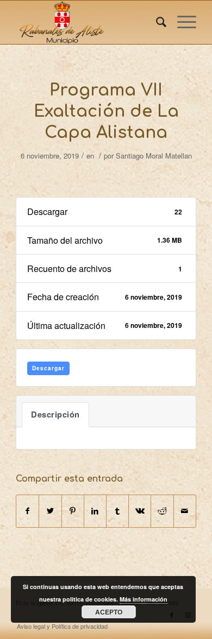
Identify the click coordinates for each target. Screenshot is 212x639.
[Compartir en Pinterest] (73, 511)
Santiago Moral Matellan (154, 155)
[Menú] (181, 22)
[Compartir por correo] (185, 511)
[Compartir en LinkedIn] (95, 511)
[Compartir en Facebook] (27, 511)
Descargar (48, 368)
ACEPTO (108, 612)
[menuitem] (155, 22)
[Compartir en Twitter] (50, 511)
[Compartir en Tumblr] (117, 511)
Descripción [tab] (55, 414)
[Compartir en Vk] (140, 511)
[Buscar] (155, 22)
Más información (143, 599)
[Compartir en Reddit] (162, 511)
